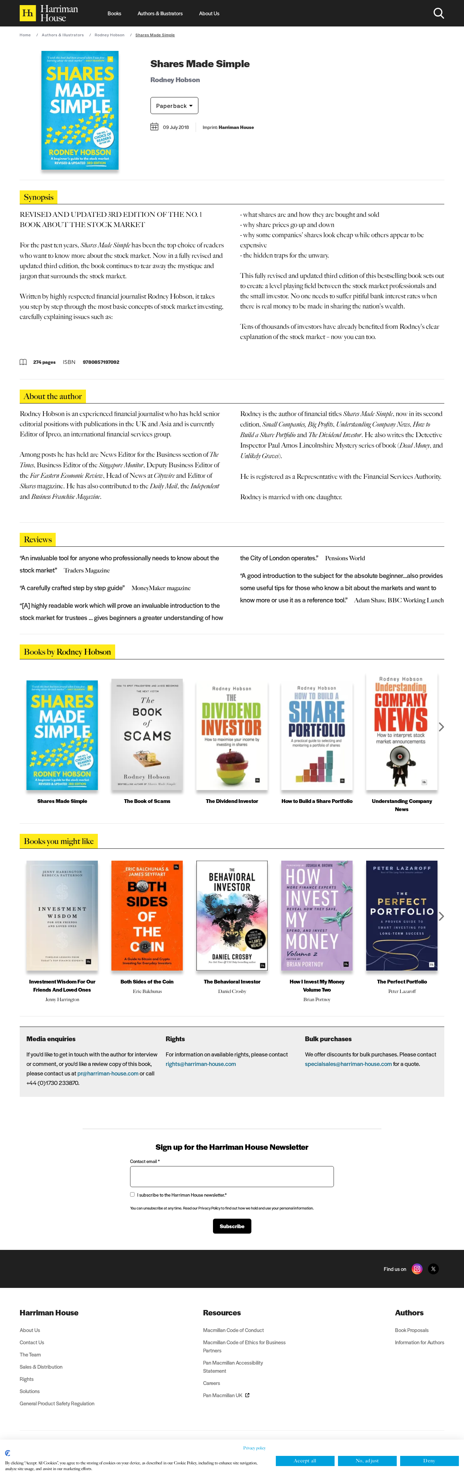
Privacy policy (254, 1448)
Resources (222, 1312)
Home (25, 34)
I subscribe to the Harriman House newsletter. (182, 1195)
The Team (30, 1354)
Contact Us (32, 1342)
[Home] (49, 13)
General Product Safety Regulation (57, 1403)
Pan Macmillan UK (223, 1395)
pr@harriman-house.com (108, 1073)
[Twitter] (433, 1268)
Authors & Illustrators (160, 13)
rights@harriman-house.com (201, 1064)
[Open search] (438, 13)
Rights (27, 1378)
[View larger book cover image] (80, 110)
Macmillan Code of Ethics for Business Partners (244, 1346)
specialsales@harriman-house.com (348, 1064)
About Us (209, 13)
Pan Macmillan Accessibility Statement (233, 1366)
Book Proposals (412, 1329)
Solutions (30, 1390)
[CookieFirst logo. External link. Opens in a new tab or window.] (7, 1453)
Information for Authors (419, 1342)
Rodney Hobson (110, 34)
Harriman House (49, 1312)
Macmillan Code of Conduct (233, 1329)
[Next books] (441, 727)
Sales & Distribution (41, 1366)
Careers (211, 1382)
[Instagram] (417, 1268)
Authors (409, 1312)
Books (114, 13)
